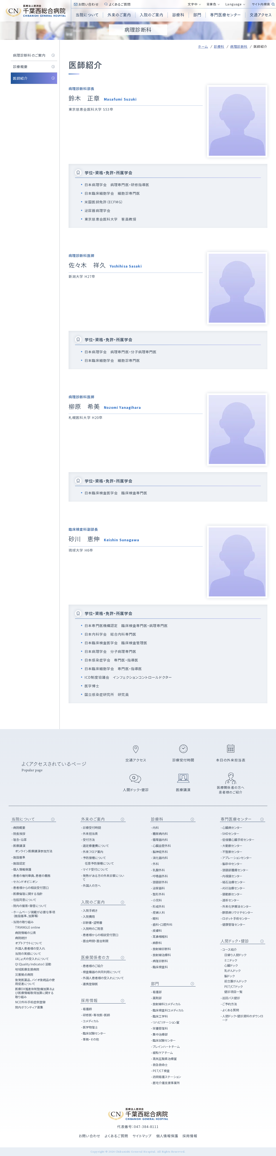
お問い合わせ (88, 4)
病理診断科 (239, 46)
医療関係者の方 (95, 957)
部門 (155, 984)
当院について (23, 819)
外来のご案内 (93, 819)
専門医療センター (236, 819)
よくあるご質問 (120, 4)
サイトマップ (142, 1135)
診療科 (219, 46)
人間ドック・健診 (235, 941)
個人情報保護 (167, 1135)
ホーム (203, 46)
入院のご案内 (93, 902)
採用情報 (89, 1000)
